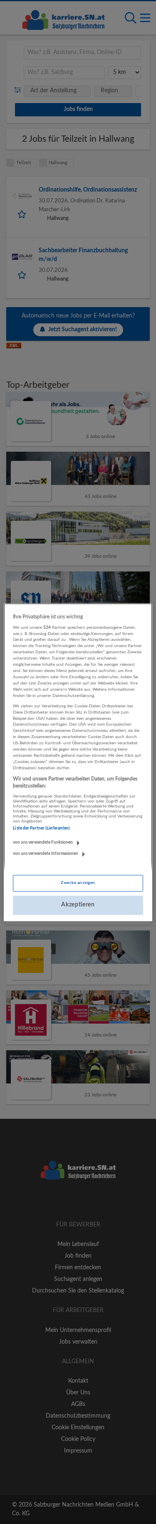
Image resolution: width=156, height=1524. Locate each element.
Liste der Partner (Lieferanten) (41, 829)
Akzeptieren (78, 905)
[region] (78, 762)
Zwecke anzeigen (78, 883)
